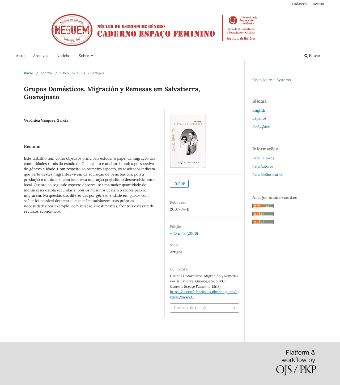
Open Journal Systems (271, 79)
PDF (181, 183)
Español (259, 118)
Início (28, 73)
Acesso (318, 4)
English (258, 110)
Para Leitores (263, 158)
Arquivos (40, 55)
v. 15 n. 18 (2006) (72, 73)
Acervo (46, 73)
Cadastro (299, 4)
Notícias (63, 55)
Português (261, 126)
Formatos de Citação (190, 307)
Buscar (314, 55)
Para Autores (262, 166)
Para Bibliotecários (267, 174)
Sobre (84, 55)
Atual (20, 55)
